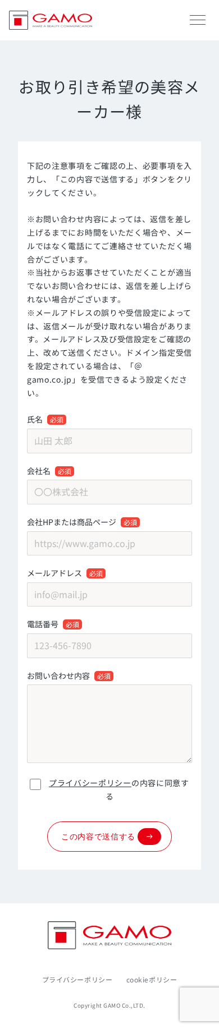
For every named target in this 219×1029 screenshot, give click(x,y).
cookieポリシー (151, 979)
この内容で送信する (98, 837)
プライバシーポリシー (90, 782)
